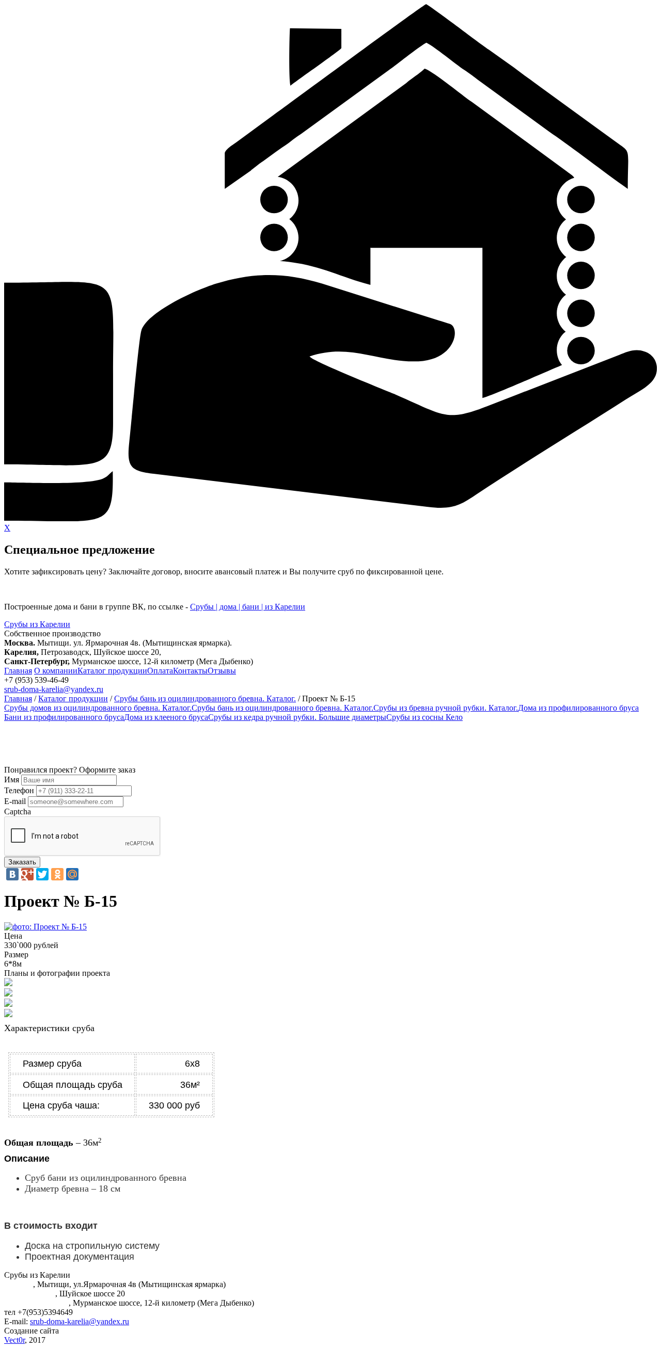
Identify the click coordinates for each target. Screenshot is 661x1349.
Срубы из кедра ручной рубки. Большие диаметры (297, 717)
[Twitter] (42, 874)
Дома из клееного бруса (166, 717)
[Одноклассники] (57, 874)
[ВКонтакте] (12, 874)
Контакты (190, 670)
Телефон (19, 790)
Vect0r (14, 1340)
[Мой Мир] (72, 874)
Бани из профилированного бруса (64, 717)
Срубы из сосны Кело (424, 717)
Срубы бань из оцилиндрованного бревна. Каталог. (205, 698)
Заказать (22, 862)
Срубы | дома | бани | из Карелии (247, 606)
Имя (11, 779)
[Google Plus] (27, 874)
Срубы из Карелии (37, 624)
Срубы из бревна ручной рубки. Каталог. (445, 707)
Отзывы (222, 670)
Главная (18, 670)
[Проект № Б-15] (45, 926)
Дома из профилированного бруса (578, 707)
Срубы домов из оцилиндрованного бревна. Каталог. (98, 707)
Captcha (17, 811)
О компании (55, 670)
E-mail (15, 801)
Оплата (160, 670)
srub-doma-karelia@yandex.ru (53, 689)
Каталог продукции (112, 670)
